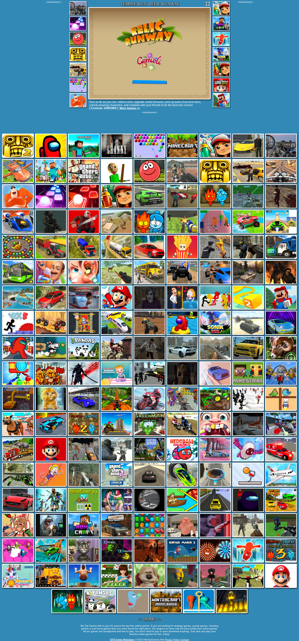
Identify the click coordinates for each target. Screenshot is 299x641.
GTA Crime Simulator (122, 639)
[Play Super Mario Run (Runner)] (221, 92)
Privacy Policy (172, 639)
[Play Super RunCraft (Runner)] (221, 30)
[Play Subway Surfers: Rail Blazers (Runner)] (221, 15)
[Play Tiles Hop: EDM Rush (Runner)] (78, 30)
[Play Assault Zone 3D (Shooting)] (78, 15)
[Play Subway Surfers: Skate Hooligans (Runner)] (221, 76)
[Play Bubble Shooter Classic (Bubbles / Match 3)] (78, 92)
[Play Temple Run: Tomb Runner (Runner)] (78, 61)
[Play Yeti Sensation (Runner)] (78, 107)
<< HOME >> (149, 619)
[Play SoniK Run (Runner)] (221, 61)
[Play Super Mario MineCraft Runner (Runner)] (221, 107)
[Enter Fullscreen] (207, 4)
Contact (184, 639)
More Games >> (130, 108)
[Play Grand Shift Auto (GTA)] (78, 76)
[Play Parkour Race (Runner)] (221, 46)
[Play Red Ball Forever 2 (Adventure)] (78, 46)
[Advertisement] (53, 55)
